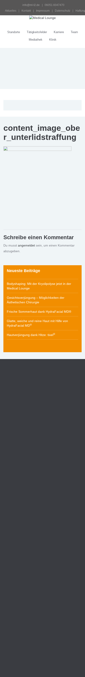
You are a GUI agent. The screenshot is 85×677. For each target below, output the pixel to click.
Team (74, 32)
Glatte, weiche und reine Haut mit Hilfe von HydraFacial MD (37, 323)
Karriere (59, 32)
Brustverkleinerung (22, 539)
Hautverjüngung (16, 607)
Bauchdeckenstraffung (25, 545)
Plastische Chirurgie (19, 591)
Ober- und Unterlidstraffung (29, 514)
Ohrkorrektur (18, 520)
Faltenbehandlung (22, 508)
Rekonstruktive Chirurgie (22, 599)
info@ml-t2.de (31, 5)
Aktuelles (10, 10)
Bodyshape (12, 627)
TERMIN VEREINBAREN (25, 474)
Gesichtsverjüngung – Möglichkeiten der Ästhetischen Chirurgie (35, 300)
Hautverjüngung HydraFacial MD (33, 619)
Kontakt (26, 10)
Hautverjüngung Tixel (25, 613)
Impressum (43, 10)
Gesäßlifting (17, 557)
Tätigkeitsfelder (37, 32)
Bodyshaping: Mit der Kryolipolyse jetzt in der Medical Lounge (39, 286)
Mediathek (35, 39)
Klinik (52, 39)
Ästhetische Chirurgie (20, 502)
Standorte (13, 32)
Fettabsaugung (20, 551)
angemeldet (26, 245)
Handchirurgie (14, 583)
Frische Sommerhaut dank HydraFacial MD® (39, 311)
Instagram (10, 445)
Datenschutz (62, 10)
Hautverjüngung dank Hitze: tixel (31, 335)
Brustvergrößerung (22, 533)
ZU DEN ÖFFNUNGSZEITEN (29, 458)
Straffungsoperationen (25, 527)
